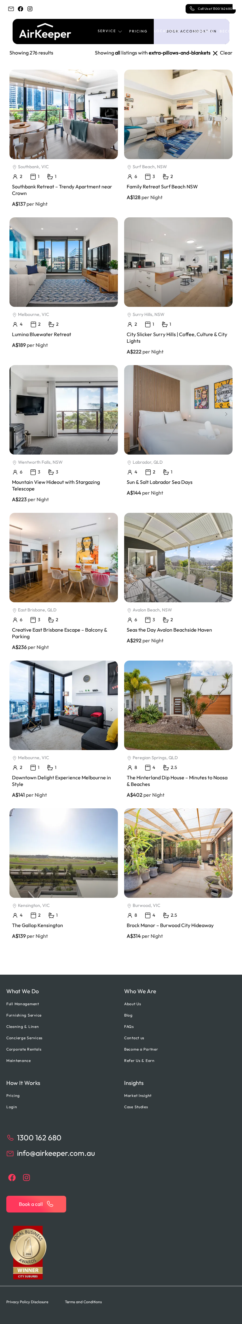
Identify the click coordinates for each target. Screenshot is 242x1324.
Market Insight (138, 1095)
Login (11, 1106)
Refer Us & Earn (139, 1060)
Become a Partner (141, 1049)
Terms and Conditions (83, 1301)
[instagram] (30, 8)
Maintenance (18, 1060)
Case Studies (136, 1106)
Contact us (134, 1037)
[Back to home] (45, 31)
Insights (203, 31)
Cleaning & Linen (22, 1026)
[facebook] (20, 8)
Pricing (138, 31)
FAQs (129, 1026)
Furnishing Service (24, 1015)
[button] (110, 31)
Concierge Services (24, 1037)
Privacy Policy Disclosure (27, 1301)
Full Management (22, 1003)
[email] (11, 8)
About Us (132, 1003)
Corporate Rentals (23, 1049)
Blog (128, 1015)
